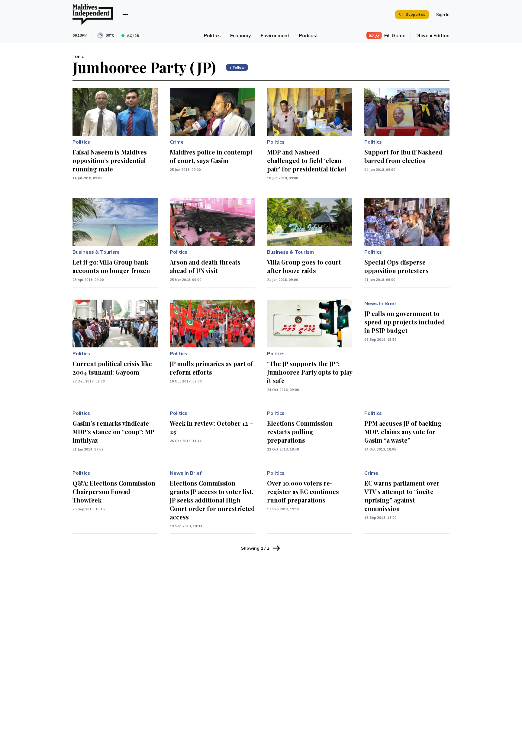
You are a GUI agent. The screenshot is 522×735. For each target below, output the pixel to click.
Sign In (443, 14)
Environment (275, 35)
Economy (240, 35)
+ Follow (237, 67)
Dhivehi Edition (432, 35)
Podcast (308, 35)
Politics (212, 35)
